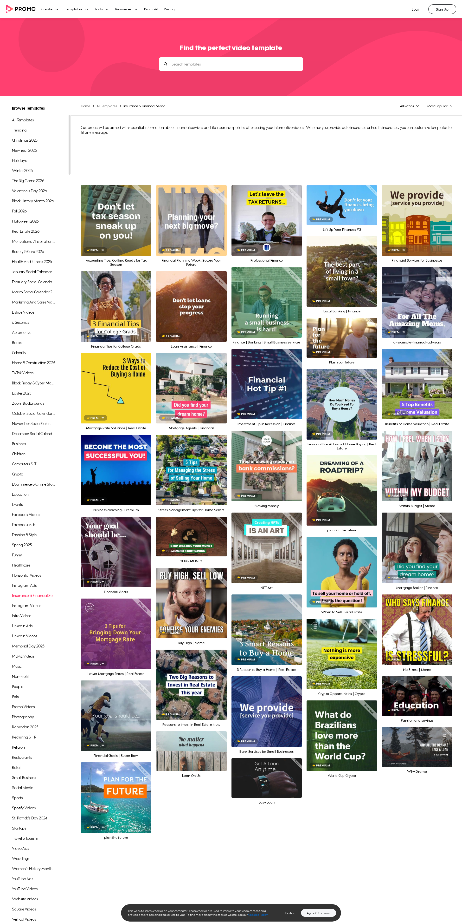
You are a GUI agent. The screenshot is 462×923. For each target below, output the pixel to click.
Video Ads (20, 848)
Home (85, 106)
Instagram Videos (26, 605)
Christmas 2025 (25, 140)
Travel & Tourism (25, 838)
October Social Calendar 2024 (33, 413)
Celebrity (19, 352)
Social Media (22, 787)
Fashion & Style (24, 534)
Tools (99, 9)
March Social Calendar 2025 (33, 292)
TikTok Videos (23, 372)
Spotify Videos (24, 807)
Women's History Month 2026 (33, 868)
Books (17, 342)
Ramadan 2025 (25, 727)
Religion (18, 747)
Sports (17, 797)
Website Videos (25, 899)
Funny (17, 555)
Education (20, 494)
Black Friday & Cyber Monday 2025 (33, 383)
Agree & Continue (318, 913)
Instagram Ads (24, 585)
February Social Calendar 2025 (33, 281)
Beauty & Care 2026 (28, 251)
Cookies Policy (258, 914)
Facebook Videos (26, 514)
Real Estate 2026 (25, 231)
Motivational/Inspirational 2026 (33, 241)
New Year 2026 (24, 150)
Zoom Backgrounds (28, 403)
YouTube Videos (25, 888)
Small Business (24, 777)
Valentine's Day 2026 (29, 190)
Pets (15, 696)
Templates (73, 9)
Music (16, 666)
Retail (16, 767)
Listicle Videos (23, 312)
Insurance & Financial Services (33, 595)
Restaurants (22, 757)
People (17, 686)
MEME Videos (23, 656)
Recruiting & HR (24, 737)
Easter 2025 (21, 393)
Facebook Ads (24, 524)
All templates (23, 120)
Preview (116, 215)
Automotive (21, 332)
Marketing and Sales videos (33, 302)
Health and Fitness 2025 (32, 261)
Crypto (17, 474)
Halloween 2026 (25, 221)
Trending (19, 130)
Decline (290, 913)
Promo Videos (23, 706)
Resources (123, 9)
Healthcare (21, 565)
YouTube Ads (22, 878)
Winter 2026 (22, 170)
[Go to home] (23, 9)
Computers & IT (24, 464)
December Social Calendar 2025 (33, 433)
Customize (116, 226)
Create (46, 9)
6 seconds (20, 322)
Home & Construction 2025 (33, 362)
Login (416, 9)
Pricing (169, 9)
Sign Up (442, 9)
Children (19, 453)
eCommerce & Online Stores (33, 484)
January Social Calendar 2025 (33, 271)
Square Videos (24, 909)
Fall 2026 (19, 211)
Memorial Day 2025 (28, 646)
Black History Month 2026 (33, 200)
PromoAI (151, 9)
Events (17, 504)
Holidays (19, 160)
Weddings (21, 858)
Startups (19, 828)
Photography (23, 716)
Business (19, 443)
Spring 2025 (22, 544)
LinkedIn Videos (24, 635)
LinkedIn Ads (22, 625)
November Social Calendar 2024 (33, 423)
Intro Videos (22, 615)
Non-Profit (20, 676)
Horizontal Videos (26, 575)
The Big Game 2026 (28, 180)
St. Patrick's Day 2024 (29, 818)
